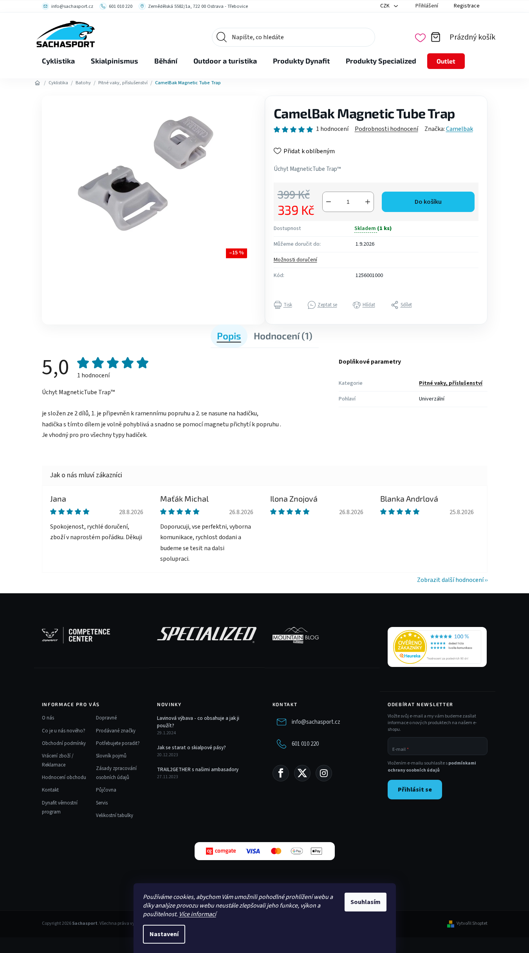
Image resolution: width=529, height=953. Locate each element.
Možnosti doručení (295, 260)
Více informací (197, 914)
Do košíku (428, 201)
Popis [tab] (229, 335)
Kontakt (50, 790)
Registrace (467, 6)
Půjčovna (106, 790)
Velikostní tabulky (114, 815)
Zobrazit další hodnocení (450, 580)
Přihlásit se (415, 789)
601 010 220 (305, 744)
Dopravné (106, 717)
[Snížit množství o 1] (328, 202)
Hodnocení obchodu (64, 777)
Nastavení (164, 934)
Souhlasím (365, 902)
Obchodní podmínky (64, 743)
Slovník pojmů (111, 755)
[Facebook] (281, 773)
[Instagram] (324, 773)
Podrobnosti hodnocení (386, 129)
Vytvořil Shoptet (472, 923)
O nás (48, 717)
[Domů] (37, 83)
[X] (302, 773)
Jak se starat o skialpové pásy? (191, 747)
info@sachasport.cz (316, 722)
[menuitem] (58, 61)
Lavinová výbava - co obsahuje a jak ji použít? (198, 722)
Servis (102, 802)
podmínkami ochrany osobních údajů (432, 766)
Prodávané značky (115, 730)
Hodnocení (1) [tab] (283, 335)
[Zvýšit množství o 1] (368, 202)
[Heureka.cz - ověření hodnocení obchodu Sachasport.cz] (437, 647)
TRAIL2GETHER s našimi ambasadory (197, 769)
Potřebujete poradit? (118, 743)
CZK (385, 6)
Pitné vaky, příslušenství (450, 383)
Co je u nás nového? (63, 730)
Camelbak (459, 129)
